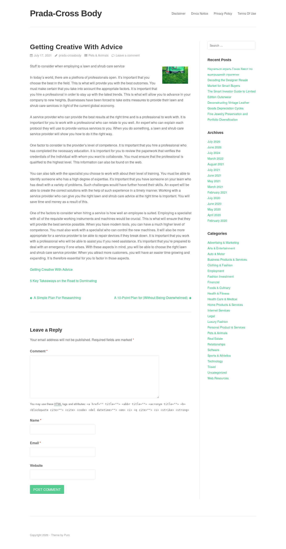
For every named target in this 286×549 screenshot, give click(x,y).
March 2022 (215, 158)
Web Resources (218, 378)
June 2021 (214, 175)
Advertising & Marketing (223, 242)
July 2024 (213, 153)
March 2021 (215, 187)
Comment (39, 351)
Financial (213, 282)
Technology (215, 361)
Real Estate (215, 338)
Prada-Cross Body (66, 13)
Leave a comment (128, 55)
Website (36, 465)
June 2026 (214, 147)
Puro (67, 535)
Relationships (216, 344)
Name (35, 420)
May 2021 (214, 181)
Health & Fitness (218, 293)
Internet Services (218, 310)
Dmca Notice (199, 13)
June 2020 (214, 203)
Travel (211, 367)
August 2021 (215, 164)
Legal (211, 316)
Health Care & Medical (222, 299)
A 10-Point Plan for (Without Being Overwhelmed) (151, 297)
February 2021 (217, 192)
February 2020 (217, 220)
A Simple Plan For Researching (57, 297)
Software (213, 350)
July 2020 (213, 198)
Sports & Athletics (219, 355)
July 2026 (213, 141)
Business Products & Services (227, 259)
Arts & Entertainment (221, 248)
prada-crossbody (70, 55)
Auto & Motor (216, 254)
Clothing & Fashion (220, 265)
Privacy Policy (223, 13)
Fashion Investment (220, 276)
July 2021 (213, 170)
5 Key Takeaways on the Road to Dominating (63, 280)
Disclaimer (179, 13)
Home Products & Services (225, 305)
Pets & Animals (98, 55)
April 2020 (214, 215)
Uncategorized (217, 372)
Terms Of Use (247, 13)
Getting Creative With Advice (51, 269)
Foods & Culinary (218, 288)
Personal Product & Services (226, 327)
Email (35, 442)
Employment (215, 271)
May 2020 (214, 209)
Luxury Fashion (217, 321)
